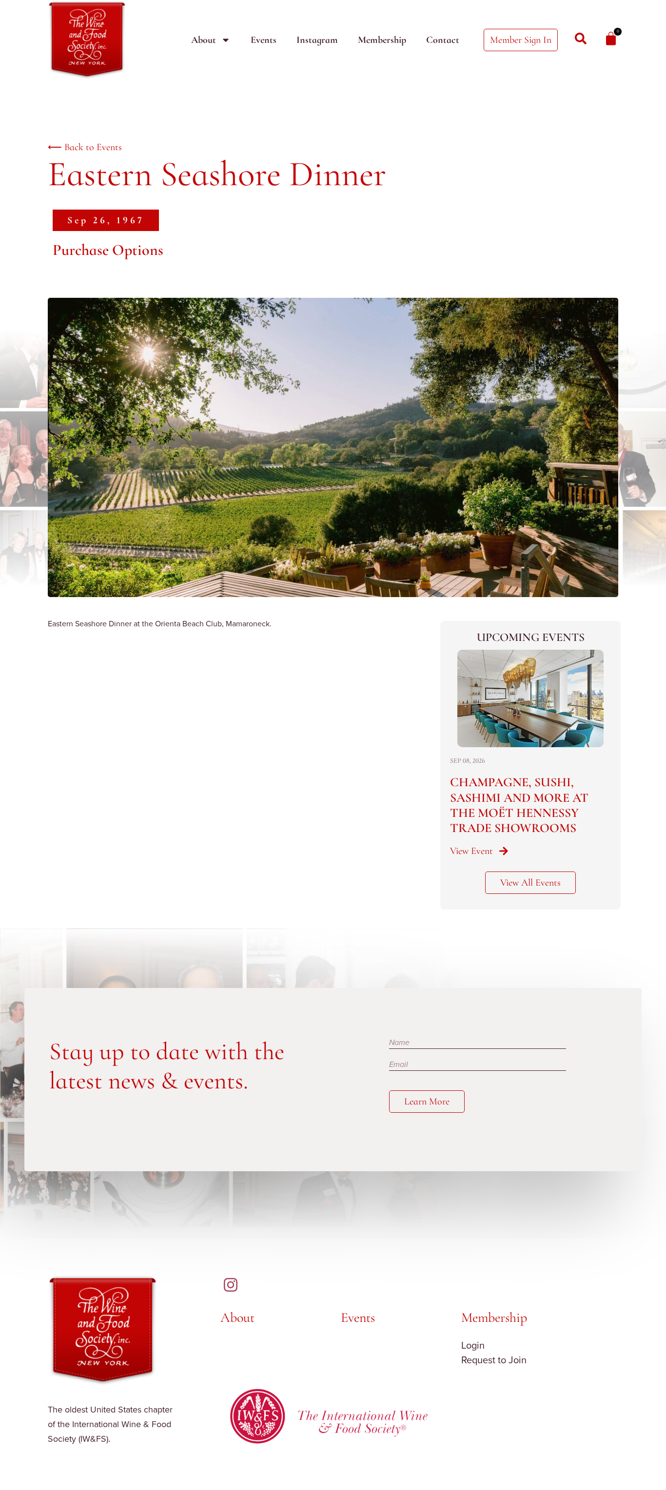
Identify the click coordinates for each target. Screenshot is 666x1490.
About (203, 40)
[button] (106, 220)
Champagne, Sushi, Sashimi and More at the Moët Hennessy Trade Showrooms (519, 804)
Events (263, 40)
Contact (442, 40)
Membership (382, 40)
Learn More (427, 1101)
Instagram (317, 40)
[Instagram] (230, 1285)
